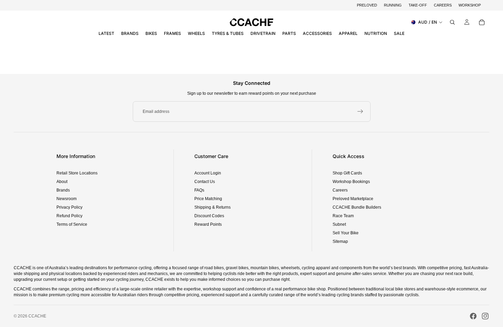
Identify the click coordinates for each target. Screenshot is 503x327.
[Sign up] (360, 111)
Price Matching (208, 198)
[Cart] (481, 22)
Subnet (339, 224)
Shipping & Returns (212, 207)
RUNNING (393, 5)
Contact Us (204, 181)
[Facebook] (473, 316)
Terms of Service (71, 224)
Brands (63, 190)
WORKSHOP (470, 5)
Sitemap (340, 241)
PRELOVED (367, 5)
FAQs (199, 190)
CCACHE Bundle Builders (357, 207)
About (61, 181)
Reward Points (208, 224)
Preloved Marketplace (353, 198)
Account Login (207, 173)
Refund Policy (69, 215)
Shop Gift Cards (347, 173)
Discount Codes (209, 215)
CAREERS (443, 5)
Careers (340, 190)
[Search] (452, 22)
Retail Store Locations (77, 173)
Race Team (343, 215)
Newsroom (66, 198)
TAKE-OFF (418, 5)
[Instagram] (485, 316)
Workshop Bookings (351, 181)
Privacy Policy (69, 207)
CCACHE (37, 316)
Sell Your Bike (346, 233)
